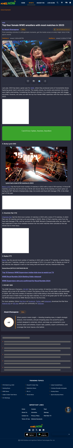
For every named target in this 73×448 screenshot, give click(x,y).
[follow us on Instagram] (33, 430)
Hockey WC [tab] (41, 3)
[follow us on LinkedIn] (43, 430)
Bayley (4, 260)
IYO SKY (26, 289)
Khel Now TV (47, 415)
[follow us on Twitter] (36, 430)
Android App (6, 303)
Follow (23, 29)
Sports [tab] (31, 3)
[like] (28, 81)
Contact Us (25, 415)
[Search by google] (57, 3)
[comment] (34, 81)
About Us (24, 412)
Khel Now (22, 301)
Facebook (31, 301)
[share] (45, 81)
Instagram (47, 301)
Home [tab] (23, 3)
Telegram (40, 303)
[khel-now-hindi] (66, 3)
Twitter (38, 301)
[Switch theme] (61, 2)
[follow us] (39, 81)
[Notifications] (70, 3)
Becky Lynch (6, 187)
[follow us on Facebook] (29, 430)
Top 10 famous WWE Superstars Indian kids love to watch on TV (28, 272)
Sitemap (46, 412)
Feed (45, 409)
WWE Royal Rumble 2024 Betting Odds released (21, 277)
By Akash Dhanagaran (10, 29)
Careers (33, 409)
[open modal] (68, 409)
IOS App (16, 303)
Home (23, 409)
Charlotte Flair (7, 217)
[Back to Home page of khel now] (8, 3)
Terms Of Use (26, 419)
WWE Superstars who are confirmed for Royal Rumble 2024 (26, 281)
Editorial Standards (36, 419)
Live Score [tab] (51, 3)
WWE (3, 22)
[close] (69, 434)
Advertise (34, 412)
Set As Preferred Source (63, 29)
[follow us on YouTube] (40, 430)
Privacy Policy (35, 415)
